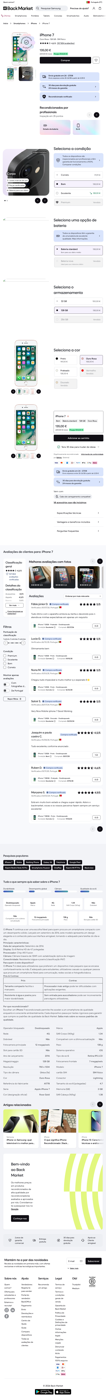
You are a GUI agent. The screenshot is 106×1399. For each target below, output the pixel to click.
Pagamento (26, 1305)
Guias (23, 1327)
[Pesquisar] (37, 8)
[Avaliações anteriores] (93, 829)
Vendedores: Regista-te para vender (27, 1287)
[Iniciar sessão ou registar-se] (94, 8)
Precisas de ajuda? (79, 8)
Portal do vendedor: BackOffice (26, 1298)
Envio (23, 1309)
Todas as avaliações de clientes (27, 1342)
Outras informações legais (60, 1332)
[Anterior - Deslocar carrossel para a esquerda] (89, 115)
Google (14, 1209)
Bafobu (59, 457)
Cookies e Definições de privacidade (61, 1322)
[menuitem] (21, 16)
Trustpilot (76, 1284)
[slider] (6, 643)
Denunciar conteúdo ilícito (59, 1350)
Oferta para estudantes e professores (10, 1295)
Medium (76, 1288)
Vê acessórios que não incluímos (70, 502)
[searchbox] (53, 8)
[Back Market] (18, 8)
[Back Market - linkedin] (12, 1310)
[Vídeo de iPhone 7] (26, 74)
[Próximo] (38, 391)
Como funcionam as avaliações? (15, 612)
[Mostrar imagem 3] (32, 391)
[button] (26, 42)
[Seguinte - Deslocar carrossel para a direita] (96, 115)
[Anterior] (13, 391)
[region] (69, 128)
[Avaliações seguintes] (100, 829)
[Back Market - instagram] (6, 1310)
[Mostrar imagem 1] (5, 200)
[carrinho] (100, 8)
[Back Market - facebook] (6, 1316)
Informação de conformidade (92, 454)
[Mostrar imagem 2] (7, 200)
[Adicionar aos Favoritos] (96, 60)
